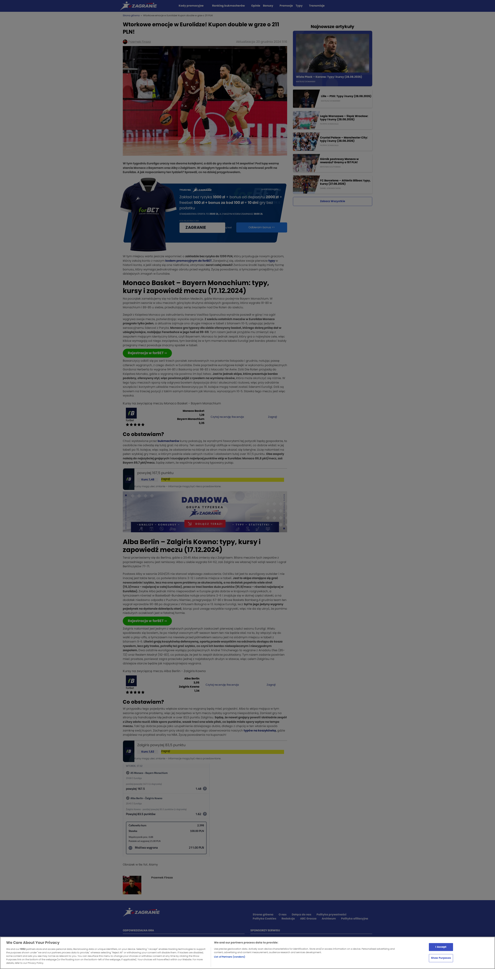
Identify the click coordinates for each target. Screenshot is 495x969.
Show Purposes (441, 958)
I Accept (440, 947)
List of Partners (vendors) (229, 957)
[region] (247, 953)
